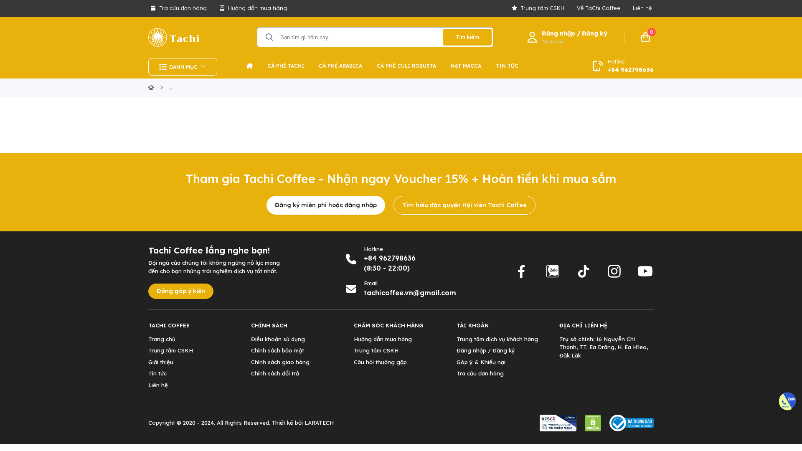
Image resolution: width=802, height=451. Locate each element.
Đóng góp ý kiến (181, 291)
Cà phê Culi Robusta (406, 66)
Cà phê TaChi (285, 66)
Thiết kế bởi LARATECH (303, 422)
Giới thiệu (160, 362)
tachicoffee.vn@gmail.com (410, 293)
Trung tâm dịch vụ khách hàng (497, 339)
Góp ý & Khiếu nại (481, 362)
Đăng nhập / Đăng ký (486, 350)
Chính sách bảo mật (277, 350)
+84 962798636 (631, 69)
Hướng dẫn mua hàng (257, 8)
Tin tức (507, 66)
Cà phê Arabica (340, 66)
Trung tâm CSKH (542, 8)
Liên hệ (642, 8)
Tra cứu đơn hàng (183, 8)
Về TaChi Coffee (598, 8)
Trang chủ (161, 339)
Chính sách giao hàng (280, 362)
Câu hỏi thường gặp (380, 362)
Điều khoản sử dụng (278, 339)
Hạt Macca (466, 66)
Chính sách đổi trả (275, 373)
